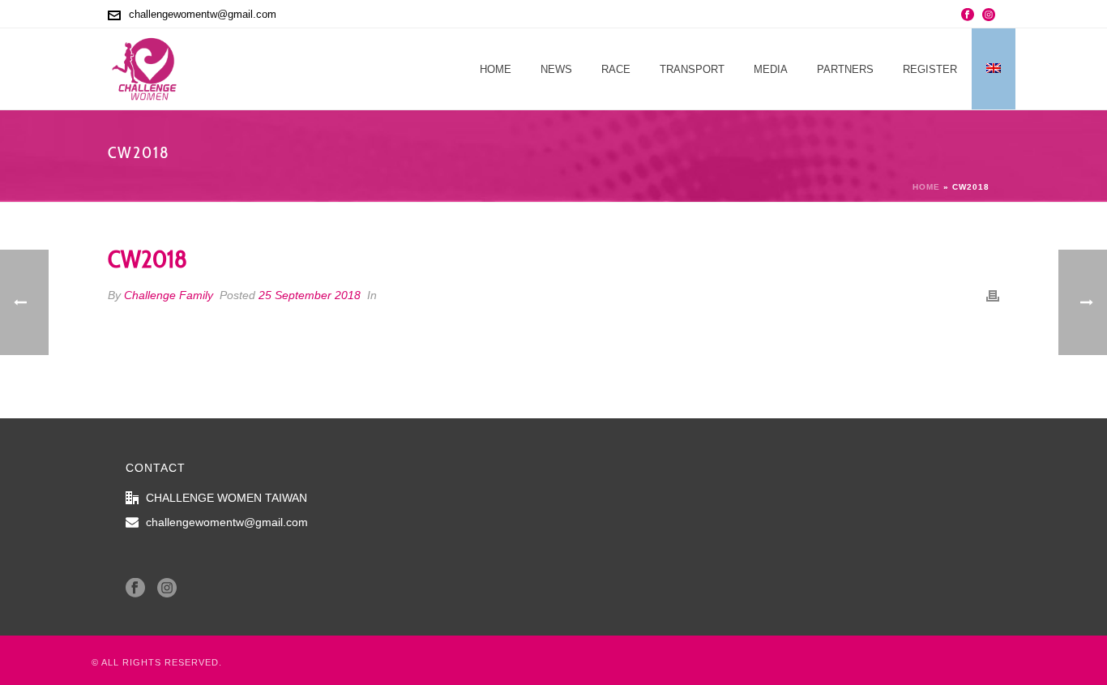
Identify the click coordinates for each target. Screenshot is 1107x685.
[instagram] (167, 588)
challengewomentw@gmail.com (202, 14)
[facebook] (135, 588)
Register (930, 69)
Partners (845, 69)
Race (615, 69)
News (556, 69)
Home (495, 69)
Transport (692, 69)
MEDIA (771, 69)
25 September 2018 (310, 295)
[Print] (992, 295)
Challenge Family (168, 295)
